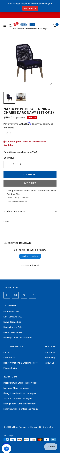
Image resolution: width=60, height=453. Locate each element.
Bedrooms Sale (11, 311)
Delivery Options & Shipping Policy (20, 362)
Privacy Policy (10, 368)
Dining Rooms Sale (12, 327)
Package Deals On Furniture (17, 337)
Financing (50, 357)
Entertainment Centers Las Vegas (20, 408)
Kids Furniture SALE (12, 316)
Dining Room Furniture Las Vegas (20, 403)
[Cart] (55, 25)
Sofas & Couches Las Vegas (17, 398)
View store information (17, 201)
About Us (49, 362)
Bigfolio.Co (48, 427)
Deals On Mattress (12, 332)
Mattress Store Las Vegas (16, 388)
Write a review (30, 256)
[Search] (10, 25)
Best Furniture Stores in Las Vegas (20, 382)
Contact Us (9, 357)
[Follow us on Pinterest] (24, 295)
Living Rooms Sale (12, 322)
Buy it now (30, 183)
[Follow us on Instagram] (15, 295)
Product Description (14, 211)
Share (6, 221)
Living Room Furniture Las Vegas (19, 393)
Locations (50, 352)
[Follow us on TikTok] (32, 295)
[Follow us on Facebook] (6, 295)
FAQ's (6, 352)
